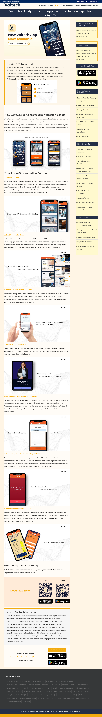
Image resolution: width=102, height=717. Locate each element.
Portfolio (74, 695)
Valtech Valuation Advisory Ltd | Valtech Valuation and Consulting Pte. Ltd (49, 711)
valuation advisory (82, 698)
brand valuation (51, 681)
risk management (44, 698)
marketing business (35, 695)
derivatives (25, 688)
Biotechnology (25, 681)
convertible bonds (68, 684)
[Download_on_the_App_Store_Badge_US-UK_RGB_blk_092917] (57, 653)
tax (59, 698)
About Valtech (12, 681)
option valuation (62, 695)
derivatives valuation (37, 688)
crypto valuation (12, 688)
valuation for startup (14, 701)
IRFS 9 (23, 695)
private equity (12, 698)
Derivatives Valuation (84, 156)
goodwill (40, 691)
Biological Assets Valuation (86, 237)
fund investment (29, 691)
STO (54, 698)
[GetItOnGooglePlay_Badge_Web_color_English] (57, 660)
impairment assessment (81, 691)
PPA (81, 695)
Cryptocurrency (82, 684)
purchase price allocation (27, 698)
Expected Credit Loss (67, 688)
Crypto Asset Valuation (85, 242)
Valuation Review (83, 136)
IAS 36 (49, 691)
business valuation (66, 681)
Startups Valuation (83, 110)
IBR (55, 691)
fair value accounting (83, 688)
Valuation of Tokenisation (85, 202)
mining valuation (49, 695)
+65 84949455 (86, 50)
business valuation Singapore (38, 684)
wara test (26, 701)
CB (51, 684)
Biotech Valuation (38, 681)
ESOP (55, 688)
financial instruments (14, 691)
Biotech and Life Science (85, 105)
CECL (57, 684)
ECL (49, 688)
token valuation (68, 698)
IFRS (61, 691)
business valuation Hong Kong (17, 684)
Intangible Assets (13, 695)
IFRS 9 (68, 691)
